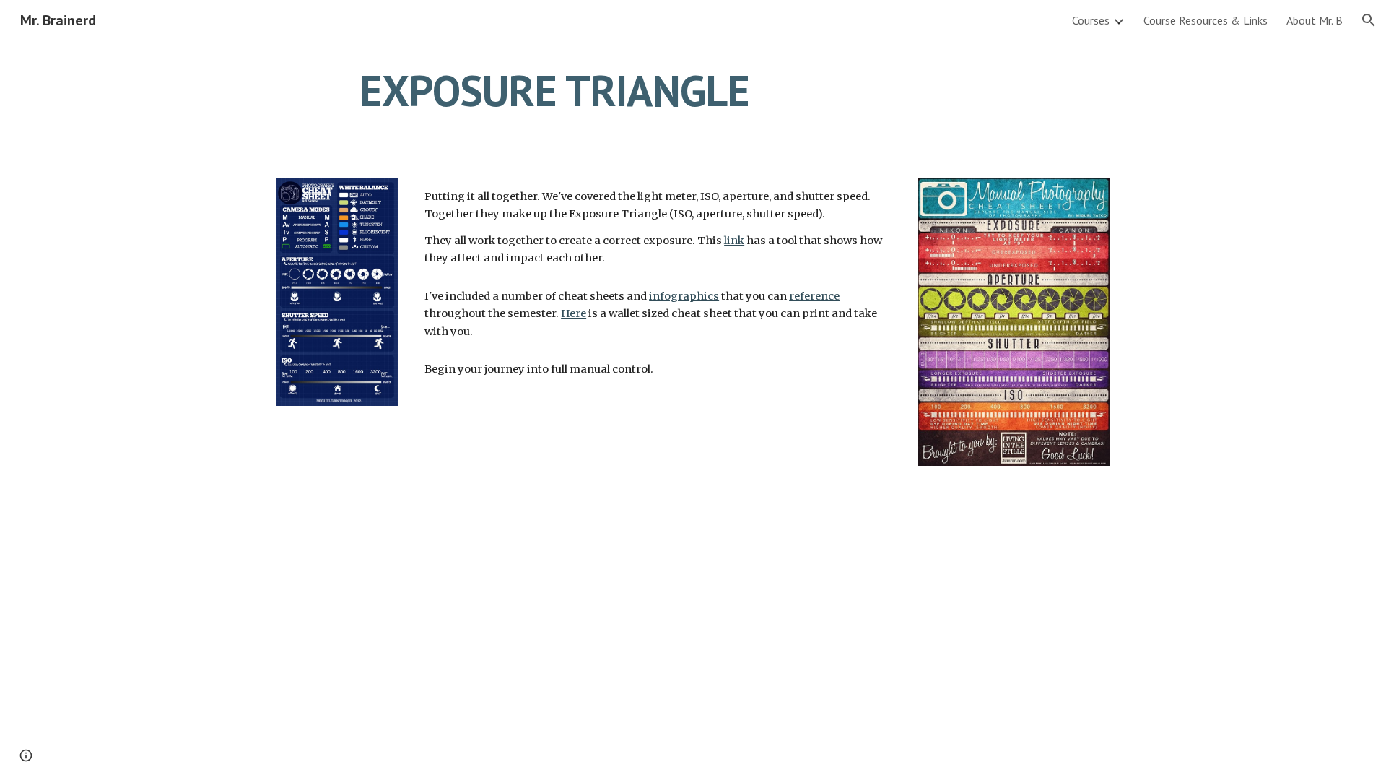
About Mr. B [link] (1314, 20)
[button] (1368, 20)
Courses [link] (1091, 20)
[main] (554, 90)
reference (814, 296)
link (734, 240)
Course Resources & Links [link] (1205, 20)
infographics (684, 296)
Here (573, 313)
